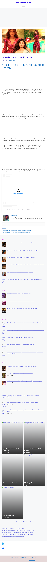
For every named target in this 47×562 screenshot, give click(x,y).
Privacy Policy (28, 557)
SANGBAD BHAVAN (23, 2)
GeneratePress (32, 560)
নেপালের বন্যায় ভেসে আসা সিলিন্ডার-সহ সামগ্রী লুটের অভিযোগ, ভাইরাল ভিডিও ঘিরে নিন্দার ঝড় (18, 530)
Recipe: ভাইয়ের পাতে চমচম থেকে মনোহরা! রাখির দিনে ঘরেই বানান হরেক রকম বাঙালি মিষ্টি (17, 534)
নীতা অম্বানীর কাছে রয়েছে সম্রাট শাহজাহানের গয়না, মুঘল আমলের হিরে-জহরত (16, 232)
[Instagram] (3, 224)
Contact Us (17, 557)
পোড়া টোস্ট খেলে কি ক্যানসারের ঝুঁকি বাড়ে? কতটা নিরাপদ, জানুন (13, 528)
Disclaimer (34, 557)
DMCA (22, 557)
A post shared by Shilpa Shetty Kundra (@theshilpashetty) (18, 209)
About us (12, 557)
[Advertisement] (23, 18)
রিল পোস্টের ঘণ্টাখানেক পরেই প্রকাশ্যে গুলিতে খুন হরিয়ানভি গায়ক (13, 536)
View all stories (23, 521)
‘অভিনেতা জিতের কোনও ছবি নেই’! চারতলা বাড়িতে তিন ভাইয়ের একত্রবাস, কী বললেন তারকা (17, 532)
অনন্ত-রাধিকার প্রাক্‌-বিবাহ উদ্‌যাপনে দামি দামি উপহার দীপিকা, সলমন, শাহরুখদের (17, 230)
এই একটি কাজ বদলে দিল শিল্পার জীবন (17, 64)
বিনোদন (4, 228)
